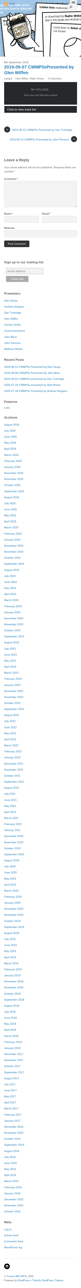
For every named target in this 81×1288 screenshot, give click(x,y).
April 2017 (10, 1102)
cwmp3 (8, 78)
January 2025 (12, 539)
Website (9, 227)
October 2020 (12, 848)
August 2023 (11, 642)
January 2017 (12, 1120)
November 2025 (13, 479)
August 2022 (11, 715)
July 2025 (10, 503)
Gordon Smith (12, 324)
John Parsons (12, 342)
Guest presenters (14, 330)
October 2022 (12, 703)
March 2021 (11, 818)
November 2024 (13, 551)
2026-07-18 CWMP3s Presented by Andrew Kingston (35, 390)
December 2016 (13, 1126)
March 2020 (11, 890)
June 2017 (10, 1090)
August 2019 (11, 933)
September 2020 (14, 854)
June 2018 (10, 1017)
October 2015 (12, 1211)
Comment (11, 178)
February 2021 (13, 824)
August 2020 (11, 860)
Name (8, 213)
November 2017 (13, 1060)
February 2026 (13, 460)
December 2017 (13, 1054)
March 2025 (11, 527)
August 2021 (11, 787)
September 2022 (14, 709)
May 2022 (10, 733)
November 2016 (13, 1132)
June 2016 (10, 1163)
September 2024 (14, 563)
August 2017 (11, 1078)
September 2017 (14, 1072)
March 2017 (11, 1108)
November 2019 (13, 914)
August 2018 (11, 1005)
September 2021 (14, 781)
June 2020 (10, 872)
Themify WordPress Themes (47, 1280)
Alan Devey (11, 300)
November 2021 (13, 769)
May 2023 (10, 660)
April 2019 (10, 957)
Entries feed (11, 1235)
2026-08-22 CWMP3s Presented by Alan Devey (32, 366)
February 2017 (13, 1114)
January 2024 (12, 612)
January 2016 (12, 1193)
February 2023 (13, 678)
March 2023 (11, 672)
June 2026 (10, 436)
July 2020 (10, 866)
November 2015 (13, 1205)
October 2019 (12, 920)
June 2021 (10, 799)
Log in (7, 1229)
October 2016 (12, 1138)
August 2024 (11, 569)
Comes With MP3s (17, 1276)
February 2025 (13, 533)
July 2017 (10, 1084)
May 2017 (10, 1096)
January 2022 (12, 757)
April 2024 (10, 594)
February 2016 (13, 1187)
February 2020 (13, 896)
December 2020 (13, 836)
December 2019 (13, 908)
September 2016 (14, 1144)
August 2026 (11, 424)
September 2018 (14, 999)
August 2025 (11, 497)
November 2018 (13, 987)
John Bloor (10, 336)
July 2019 (10, 939)
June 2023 (10, 654)
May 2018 (10, 1023)
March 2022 (11, 745)
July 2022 (10, 721)
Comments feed (13, 1241)
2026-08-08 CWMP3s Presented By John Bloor (32, 372)
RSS (12, 3)
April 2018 (10, 1029)
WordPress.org (13, 1247)
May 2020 (10, 878)
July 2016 (10, 1157)
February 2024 (13, 606)
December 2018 (13, 981)
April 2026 (10, 448)
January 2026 (12, 466)
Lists (7, 407)
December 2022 (13, 690)
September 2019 (14, 926)
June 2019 (10, 945)
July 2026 (10, 430)
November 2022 (13, 696)
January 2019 (12, 975)
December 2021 (13, 763)
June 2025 (10, 509)
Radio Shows (37, 78)
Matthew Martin (13, 348)
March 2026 (11, 454)
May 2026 (10, 442)
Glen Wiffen (21, 78)
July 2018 (10, 1011)
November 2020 (13, 842)
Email (46, 213)
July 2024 (10, 575)
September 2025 (14, 491)
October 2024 (12, 557)
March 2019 (11, 963)
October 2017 (12, 1066)
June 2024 (10, 581)
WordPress (24, 1280)
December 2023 (13, 618)
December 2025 (13, 473)
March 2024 (11, 600)
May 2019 (10, 951)
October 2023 (12, 630)
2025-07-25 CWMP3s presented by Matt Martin (32, 384)
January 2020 (12, 902)
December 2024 (13, 545)
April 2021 (10, 811)
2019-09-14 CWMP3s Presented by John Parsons (42, 139)
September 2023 (14, 636)
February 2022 (13, 751)
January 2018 (12, 1048)
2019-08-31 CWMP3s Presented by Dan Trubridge (39, 129)
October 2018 (12, 993)
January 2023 (12, 684)
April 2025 (10, 521)
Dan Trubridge (12, 312)
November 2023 (13, 624)
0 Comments (55, 78)
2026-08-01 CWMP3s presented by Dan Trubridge (34, 378)
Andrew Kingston (14, 306)
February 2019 (13, 969)
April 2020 (10, 884)
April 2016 (10, 1175)
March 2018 (11, 1035)
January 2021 (12, 830)
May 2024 (10, 588)
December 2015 (13, 1199)
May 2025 (10, 515)
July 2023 (10, 648)
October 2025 (12, 485)
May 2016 (10, 1169)
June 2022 (10, 727)
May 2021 (10, 805)
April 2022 (10, 739)
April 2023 (10, 666)
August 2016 (11, 1150)
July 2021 (10, 793)
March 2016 (11, 1181)
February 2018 (13, 1042)
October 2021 (12, 775)
